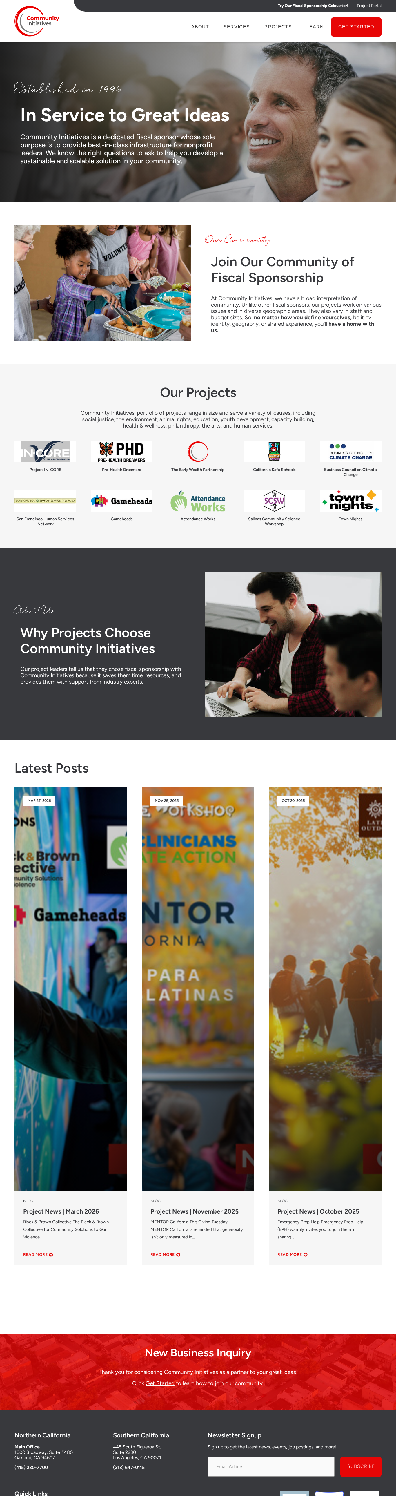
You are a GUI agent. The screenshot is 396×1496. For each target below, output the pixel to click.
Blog (28, 1201)
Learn (315, 26)
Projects (278, 26)
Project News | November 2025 (194, 1211)
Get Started (356, 26)
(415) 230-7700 (31, 1467)
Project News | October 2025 (318, 1211)
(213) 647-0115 (129, 1467)
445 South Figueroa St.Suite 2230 (137, 1449)
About (200, 26)
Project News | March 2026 (61, 1211)
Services (237, 26)
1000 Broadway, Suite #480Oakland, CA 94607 (43, 1455)
